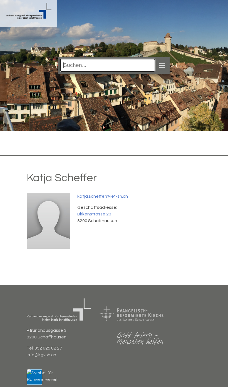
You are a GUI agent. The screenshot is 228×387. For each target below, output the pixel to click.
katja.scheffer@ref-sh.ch (102, 196)
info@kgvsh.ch (41, 355)
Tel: (30, 348)
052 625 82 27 (48, 348)
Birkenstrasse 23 (94, 214)
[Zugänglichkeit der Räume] (42, 379)
